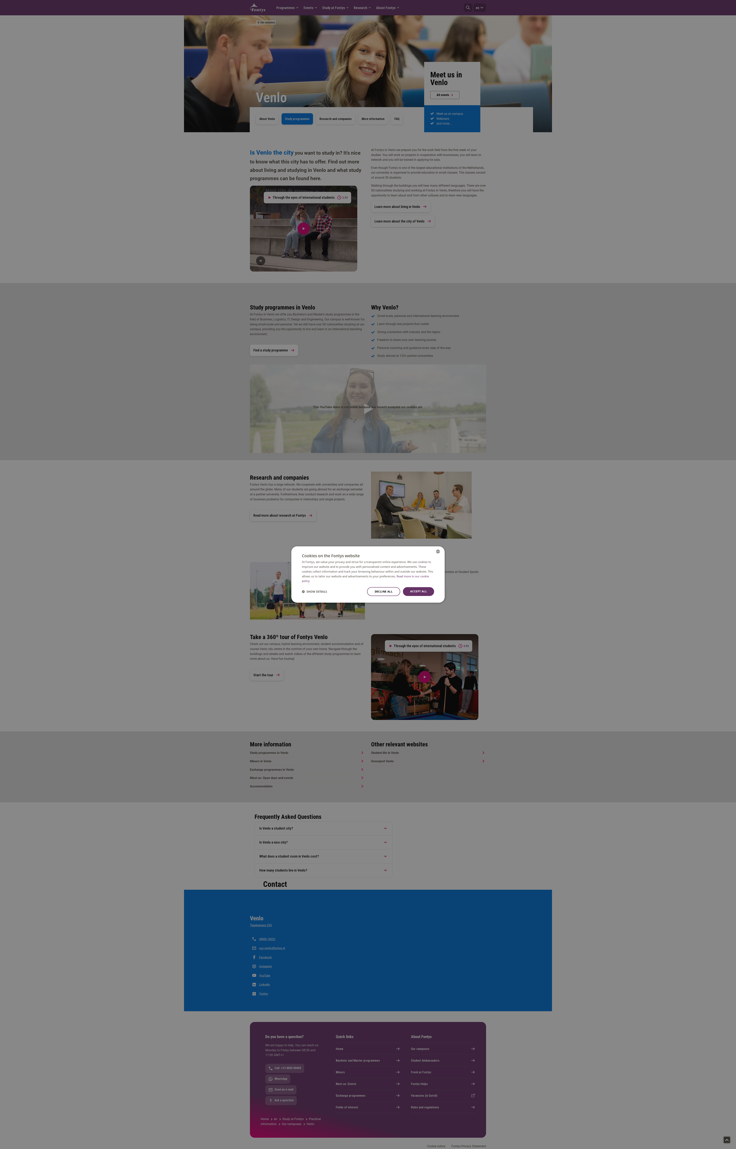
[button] (314, 591)
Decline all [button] (384, 591)
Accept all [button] (418, 591)
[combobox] (438, 551)
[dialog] (368, 574)
